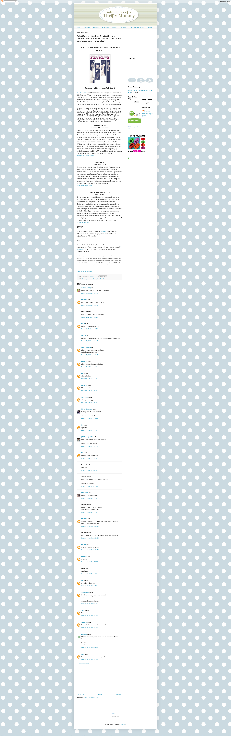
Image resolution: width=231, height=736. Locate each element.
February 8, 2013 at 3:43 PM (89, 458)
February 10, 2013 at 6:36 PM (89, 647)
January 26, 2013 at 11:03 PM (89, 367)
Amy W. (83, 335)
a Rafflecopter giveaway (84, 271)
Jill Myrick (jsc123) (87, 437)
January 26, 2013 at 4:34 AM (89, 341)
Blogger (123, 724)
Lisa (82, 453)
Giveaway (84, 279)
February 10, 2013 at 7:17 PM (89, 659)
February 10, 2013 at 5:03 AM (90, 538)
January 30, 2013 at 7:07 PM (89, 402)
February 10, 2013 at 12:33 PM (90, 562)
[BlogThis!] (101, 276)
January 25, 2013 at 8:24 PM (89, 317)
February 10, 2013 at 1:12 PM (89, 574)
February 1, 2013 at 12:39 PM (89, 418)
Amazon (103, 231)
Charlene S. (84, 493)
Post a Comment (84, 664)
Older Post (119, 694)
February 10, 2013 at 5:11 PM (89, 615)
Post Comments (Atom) (91, 697)
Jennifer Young (86, 288)
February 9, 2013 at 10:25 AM (90, 486)
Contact (149, 27)
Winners (114, 27)
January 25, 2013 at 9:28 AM (89, 293)
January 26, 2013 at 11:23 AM (90, 355)
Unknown (84, 299)
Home (78, 27)
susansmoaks (85, 592)
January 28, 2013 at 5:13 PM (89, 379)
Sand (82, 654)
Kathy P (83, 544)
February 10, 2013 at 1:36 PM (89, 586)
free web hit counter (115, 716)
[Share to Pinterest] (106, 276)
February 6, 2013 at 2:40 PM (89, 430)
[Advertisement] (99, 679)
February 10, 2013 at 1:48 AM (90, 526)
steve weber (84, 397)
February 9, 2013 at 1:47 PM (89, 498)
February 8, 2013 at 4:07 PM (89, 470)
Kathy (83, 323)
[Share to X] (103, 276)
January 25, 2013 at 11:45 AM (90, 305)
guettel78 (84, 634)
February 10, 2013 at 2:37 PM (89, 604)
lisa (82, 425)
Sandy (83, 610)
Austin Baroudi (86, 347)
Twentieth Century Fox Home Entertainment (99, 279)
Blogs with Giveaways (136, 27)
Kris (82, 373)
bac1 (82, 580)
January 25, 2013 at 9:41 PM (89, 329)
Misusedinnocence (86, 409)
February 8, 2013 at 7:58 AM (89, 446)
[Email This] (99, 276)
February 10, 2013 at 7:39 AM (90, 550)
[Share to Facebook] (104, 276)
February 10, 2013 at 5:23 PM (89, 627)
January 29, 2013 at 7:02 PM (89, 390)
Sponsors (123, 27)
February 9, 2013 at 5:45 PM (89, 512)
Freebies (96, 27)
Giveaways (105, 27)
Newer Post (81, 694)
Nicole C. (84, 622)
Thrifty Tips (86, 27)
